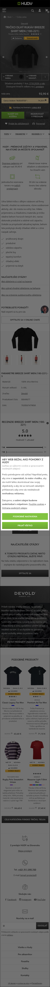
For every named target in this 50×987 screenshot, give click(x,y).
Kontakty (25, 975)
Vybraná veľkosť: (37, 77)
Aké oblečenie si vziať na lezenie (16, 281)
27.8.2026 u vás (37, 83)
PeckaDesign (37, 983)
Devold (24, 393)
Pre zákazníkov (25, 954)
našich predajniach (13, 187)
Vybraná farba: (9, 77)
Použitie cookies (36, 504)
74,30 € (41, 100)
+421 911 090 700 (27, 869)
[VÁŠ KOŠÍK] (46, 10)
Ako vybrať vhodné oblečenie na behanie (20, 288)
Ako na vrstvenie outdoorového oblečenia (21, 295)
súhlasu (10, 935)
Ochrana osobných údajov (14, 508)
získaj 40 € (36, 107)
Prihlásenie (39, 10)
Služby (25, 968)
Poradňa (25, 961)
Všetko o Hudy (25, 947)
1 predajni (39, 86)
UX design (12, 983)
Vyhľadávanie (32, 10)
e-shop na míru (23, 983)
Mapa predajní (25, 851)
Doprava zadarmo (10, 163)
